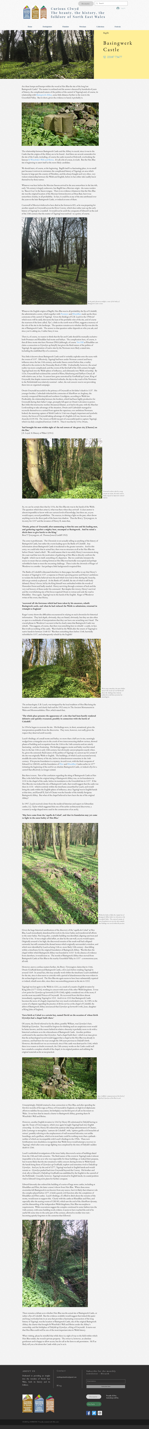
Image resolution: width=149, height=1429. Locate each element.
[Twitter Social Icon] (94, 1413)
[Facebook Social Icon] (88, 1413)
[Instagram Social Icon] (100, 1413)
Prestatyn (65, 313)
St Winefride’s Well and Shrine (41, 159)
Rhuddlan (77, 313)
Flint (61, 764)
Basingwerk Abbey (44, 94)
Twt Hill (80, 342)
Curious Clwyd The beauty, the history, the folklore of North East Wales (78, 13)
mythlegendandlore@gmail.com (66, 1377)
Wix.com (56, 1422)
